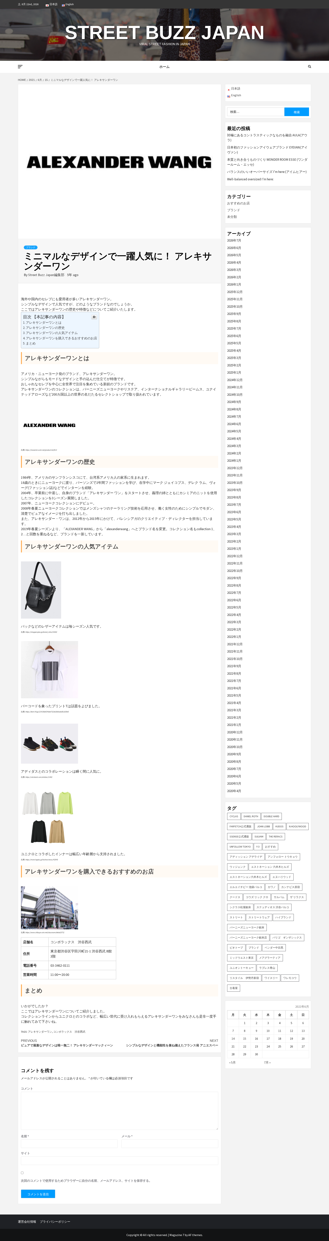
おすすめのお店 (238, 203)
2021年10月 (235, 659)
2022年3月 (234, 622)
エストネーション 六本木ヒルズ (270, 867)
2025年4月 (234, 350)
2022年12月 (235, 556)
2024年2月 (234, 453)
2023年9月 (234, 490)
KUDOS (279, 826)
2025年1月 (234, 372)
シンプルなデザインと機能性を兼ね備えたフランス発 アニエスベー (172, 1043)
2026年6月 (234, 248)
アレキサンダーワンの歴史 (45, 328)
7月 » (267, 1062)
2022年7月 (234, 593)
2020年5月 (234, 783)
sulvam (259, 836)
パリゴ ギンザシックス (287, 937)
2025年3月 (234, 358)
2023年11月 (235, 475)
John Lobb (263, 826)
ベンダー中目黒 (274, 947)
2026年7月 (234, 240)
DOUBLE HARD (271, 816)
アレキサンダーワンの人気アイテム (52, 333)
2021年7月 (234, 681)
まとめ (31, 343)
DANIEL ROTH (251, 816)
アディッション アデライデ (246, 856)
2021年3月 (234, 710)
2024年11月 (235, 387)
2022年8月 (234, 585)
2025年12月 (235, 292)
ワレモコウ (290, 978)
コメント (27, 1088)
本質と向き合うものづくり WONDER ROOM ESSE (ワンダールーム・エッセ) (267, 162)
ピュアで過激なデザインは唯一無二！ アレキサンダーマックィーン (67, 1043)
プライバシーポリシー (55, 1221)
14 (233, 1038)
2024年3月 (234, 446)
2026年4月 (234, 262)
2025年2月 (234, 365)
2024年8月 (234, 409)
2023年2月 (234, 541)
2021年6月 (234, 688)
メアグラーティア (269, 957)
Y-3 (258, 846)
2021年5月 (234, 695)
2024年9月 (234, 402)
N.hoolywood (297, 826)
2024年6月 (234, 424)
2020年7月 (234, 769)
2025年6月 (234, 336)
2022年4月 (234, 615)
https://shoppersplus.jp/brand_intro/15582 (41, 632)
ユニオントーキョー (242, 968)
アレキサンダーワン (40, 1031)
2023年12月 (235, 468)
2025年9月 (234, 314)
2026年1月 (234, 284)
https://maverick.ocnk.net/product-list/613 (41, 450)
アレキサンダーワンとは (43, 322)
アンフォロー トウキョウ (283, 856)
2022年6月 (234, 600)
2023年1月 (234, 549)
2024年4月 (234, 439)
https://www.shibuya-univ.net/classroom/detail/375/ (45, 932)
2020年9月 (234, 754)
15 (244, 1038)
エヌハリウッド (281, 877)
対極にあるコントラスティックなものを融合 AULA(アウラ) (267, 137)
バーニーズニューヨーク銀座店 (248, 937)
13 (303, 1031)
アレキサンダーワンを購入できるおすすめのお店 (61, 338)
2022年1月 (234, 637)
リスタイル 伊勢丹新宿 (244, 978)
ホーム (164, 67)
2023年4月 (234, 527)
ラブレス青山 (267, 968)
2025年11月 (235, 299)
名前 (25, 1136)
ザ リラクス (297, 897)
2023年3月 (234, 534)
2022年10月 (235, 571)
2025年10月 (235, 306)
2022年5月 (234, 607)
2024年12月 (235, 380)
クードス (235, 897)
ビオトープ (236, 947)
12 (291, 1031)
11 (279, 1031)
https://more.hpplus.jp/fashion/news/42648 (42, 859)
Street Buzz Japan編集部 (46, 275)
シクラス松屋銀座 (240, 907)
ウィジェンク (238, 867)
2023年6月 (234, 512)
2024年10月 (235, 395)
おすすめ (270, 846)
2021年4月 (234, 703)
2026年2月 (234, 277)
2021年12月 (235, 644)
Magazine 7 (176, 1235)
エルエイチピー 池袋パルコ (246, 887)
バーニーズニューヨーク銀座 (247, 927)
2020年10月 (235, 747)
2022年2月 (234, 629)
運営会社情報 (27, 1221)
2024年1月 (234, 460)
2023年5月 (234, 519)
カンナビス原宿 (290, 887)
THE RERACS (276, 836)
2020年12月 (235, 732)
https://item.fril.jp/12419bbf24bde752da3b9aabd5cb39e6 (47, 711)
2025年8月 (234, 321)
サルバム (279, 897)
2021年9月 (234, 666)
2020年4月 (234, 791)
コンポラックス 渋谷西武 (69, 1031)
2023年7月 (234, 505)
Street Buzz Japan (164, 32)
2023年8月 (234, 497)
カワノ (272, 887)
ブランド (30, 247)
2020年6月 (234, 776)
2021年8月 (234, 673)
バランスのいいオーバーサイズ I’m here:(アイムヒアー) (267, 172)
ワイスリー (271, 978)
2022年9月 (234, 578)
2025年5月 (234, 343)
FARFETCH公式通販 (241, 826)
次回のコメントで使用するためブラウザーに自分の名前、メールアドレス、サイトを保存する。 (86, 1180)
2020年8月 (234, 761)
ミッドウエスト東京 (242, 957)
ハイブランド (283, 917)
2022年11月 (235, 563)
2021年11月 (235, 651)
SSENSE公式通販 (239, 836)
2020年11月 (235, 739)
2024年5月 (234, 431)
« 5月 (232, 1062)
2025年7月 (234, 328)
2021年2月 (234, 717)
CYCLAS (234, 816)
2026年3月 (234, 270)
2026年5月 (234, 255)
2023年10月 (235, 483)
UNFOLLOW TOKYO (240, 846)
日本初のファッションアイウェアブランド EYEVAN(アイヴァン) (267, 149)
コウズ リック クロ (257, 897)
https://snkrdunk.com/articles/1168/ (39, 777)
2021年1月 (234, 725)
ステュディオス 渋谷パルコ (272, 907)
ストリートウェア (259, 917)
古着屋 (234, 988)
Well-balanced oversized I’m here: (250, 179)
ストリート (236, 917)
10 (268, 1031)
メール (127, 1136)
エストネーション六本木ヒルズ (248, 877)
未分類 (232, 217)
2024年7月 (234, 416)
